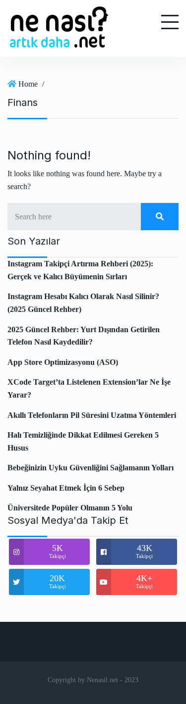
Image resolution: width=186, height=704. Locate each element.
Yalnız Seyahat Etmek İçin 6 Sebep (65, 488)
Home (28, 84)
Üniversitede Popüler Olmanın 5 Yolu (69, 507)
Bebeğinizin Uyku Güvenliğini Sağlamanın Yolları (90, 467)
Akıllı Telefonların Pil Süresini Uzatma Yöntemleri (91, 415)
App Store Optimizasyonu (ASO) (62, 362)
